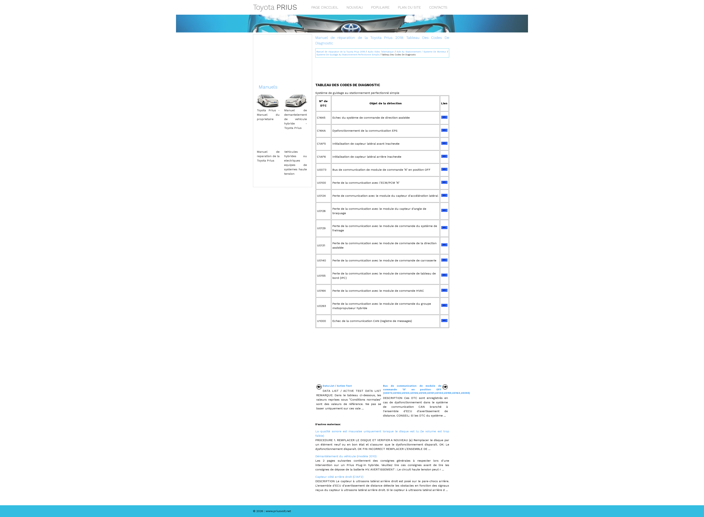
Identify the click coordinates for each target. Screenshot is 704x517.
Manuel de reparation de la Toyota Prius (268, 156)
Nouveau (354, 7)
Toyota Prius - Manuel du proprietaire (268, 115)
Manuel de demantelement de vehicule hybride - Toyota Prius (295, 119)
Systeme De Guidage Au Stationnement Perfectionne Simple (347, 55)
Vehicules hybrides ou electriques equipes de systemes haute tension (295, 162)
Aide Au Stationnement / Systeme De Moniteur (421, 52)
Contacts (438, 7)
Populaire (380, 7)
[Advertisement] (382, 69)
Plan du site (409, 7)
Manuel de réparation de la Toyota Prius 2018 (340, 52)
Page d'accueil (324, 7)
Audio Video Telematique (381, 52)
